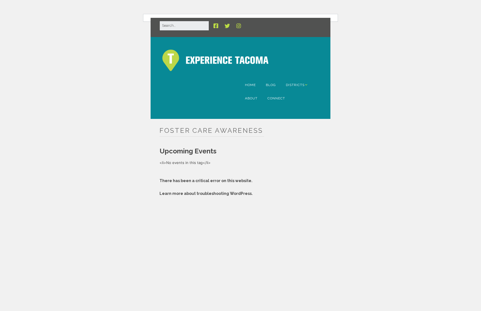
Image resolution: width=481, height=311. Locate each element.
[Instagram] (239, 26)
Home (250, 85)
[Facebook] (217, 26)
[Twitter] (227, 26)
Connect (276, 98)
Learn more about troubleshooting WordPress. (206, 193)
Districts (295, 85)
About (251, 98)
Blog (271, 85)
